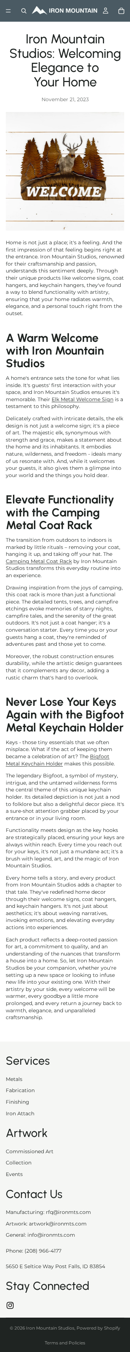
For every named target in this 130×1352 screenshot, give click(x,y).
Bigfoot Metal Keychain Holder (57, 760)
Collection (18, 1162)
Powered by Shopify (98, 1328)
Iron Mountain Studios (50, 1328)
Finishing (17, 1102)
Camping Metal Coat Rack (39, 561)
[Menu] (8, 11)
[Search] (24, 11)
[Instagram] (10, 1305)
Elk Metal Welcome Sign (82, 399)
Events (14, 1174)
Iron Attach (20, 1113)
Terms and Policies (65, 1342)
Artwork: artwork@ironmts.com (46, 1223)
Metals (14, 1079)
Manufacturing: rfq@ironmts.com (48, 1212)
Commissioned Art (29, 1151)
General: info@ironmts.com (40, 1235)
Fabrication (20, 1090)
